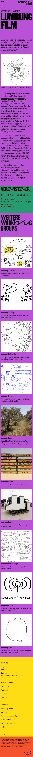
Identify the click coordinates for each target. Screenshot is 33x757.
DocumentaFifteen (25, 3)
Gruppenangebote (8, 719)
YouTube (4, 697)
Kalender (4, 712)
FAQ (2, 727)
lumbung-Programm (9, 106)
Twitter (4, 694)
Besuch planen (7, 709)
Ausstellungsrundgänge (10, 716)
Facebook (4, 690)
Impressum (3, 746)
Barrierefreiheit (8, 723)
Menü (3, 2)
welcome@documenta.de (10, 675)
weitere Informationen (15, 746)
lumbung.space (20, 141)
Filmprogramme (7, 131)
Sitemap (3, 734)
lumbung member (7, 99)
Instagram (5, 686)
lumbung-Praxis (13, 42)
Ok (28, 753)
